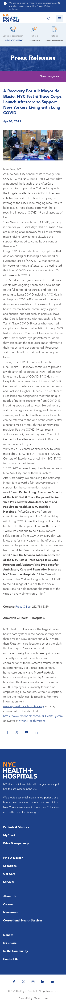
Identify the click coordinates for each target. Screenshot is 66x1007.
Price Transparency (16, 843)
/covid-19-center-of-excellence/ (29, 449)
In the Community (15, 951)
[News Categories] (61, 76)
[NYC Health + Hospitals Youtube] (52, 982)
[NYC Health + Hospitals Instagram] (33, 982)
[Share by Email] (26, 732)
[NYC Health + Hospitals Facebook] (14, 982)
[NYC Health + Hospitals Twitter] (23, 982)
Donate (8, 935)
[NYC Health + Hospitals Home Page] (11, 18)
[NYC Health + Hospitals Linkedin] (43, 982)
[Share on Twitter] (17, 732)
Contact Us (10, 959)
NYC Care (10, 943)
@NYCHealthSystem (32, 721)
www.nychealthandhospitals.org (23, 706)
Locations (9, 866)
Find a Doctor (13, 858)
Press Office (23, 606)
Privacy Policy (25, 998)
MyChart (9, 835)
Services (9, 882)
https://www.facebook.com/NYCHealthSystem (33, 716)
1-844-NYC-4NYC (13, 41)
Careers (8, 904)
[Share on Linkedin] (36, 732)
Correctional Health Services (22, 920)
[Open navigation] (59, 18)
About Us (9, 896)
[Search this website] (48, 18)
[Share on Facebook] (7, 732)
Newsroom (10, 912)
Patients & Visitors (16, 827)
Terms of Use (41, 998)
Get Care (9, 874)
